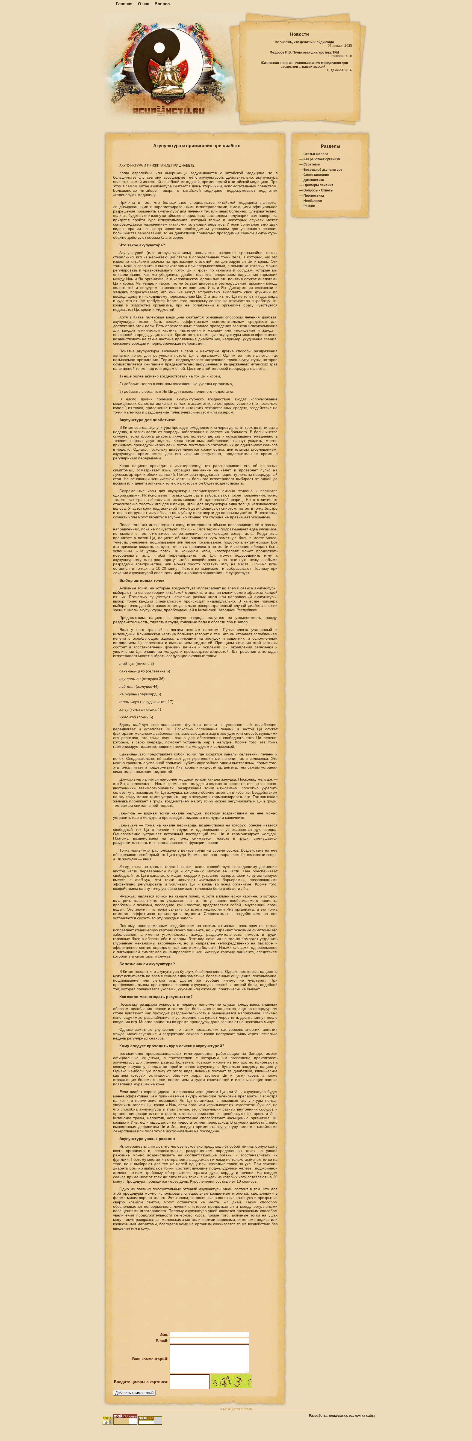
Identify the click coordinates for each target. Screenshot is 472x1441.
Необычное (312, 201)
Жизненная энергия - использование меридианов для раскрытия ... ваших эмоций (304, 65)
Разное (309, 206)
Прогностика (313, 195)
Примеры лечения (318, 185)
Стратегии (311, 164)
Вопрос (162, 3)
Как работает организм (321, 159)
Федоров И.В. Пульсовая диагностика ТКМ (304, 52)
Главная (124, 3)
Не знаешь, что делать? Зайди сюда (304, 42)
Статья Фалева (315, 154)
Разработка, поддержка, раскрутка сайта (342, 1416)
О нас (143, 3)
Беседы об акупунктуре (322, 170)
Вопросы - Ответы (318, 190)
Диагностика (313, 180)
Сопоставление (316, 175)
